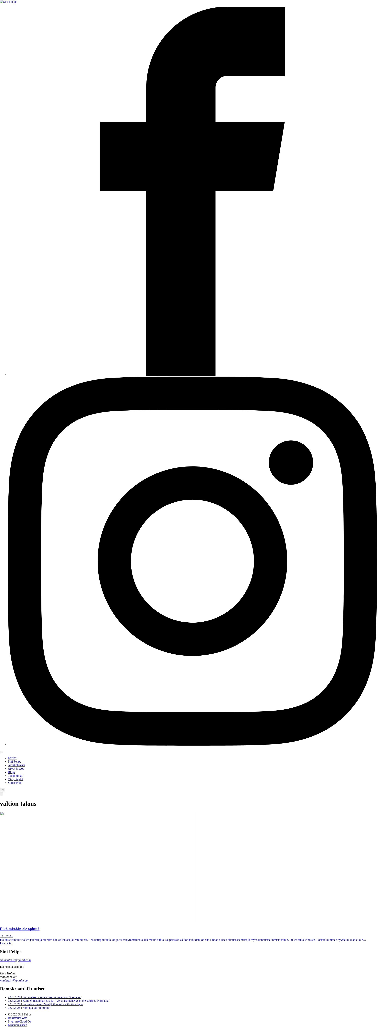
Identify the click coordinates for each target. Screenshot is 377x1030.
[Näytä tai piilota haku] (1, 794)
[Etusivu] (8, 1)
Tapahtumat (15, 775)
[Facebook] (192, 374)
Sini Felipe (14, 761)
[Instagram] (192, 744)
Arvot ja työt (16, 768)
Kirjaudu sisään (17, 1025)
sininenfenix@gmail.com (15, 960)
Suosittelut (14, 782)
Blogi (11, 772)
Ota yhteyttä (15, 779)
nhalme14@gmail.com (14, 980)
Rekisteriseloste (17, 1018)
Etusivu (12, 758)
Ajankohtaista (16, 765)
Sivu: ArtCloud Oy (19, 1021)
